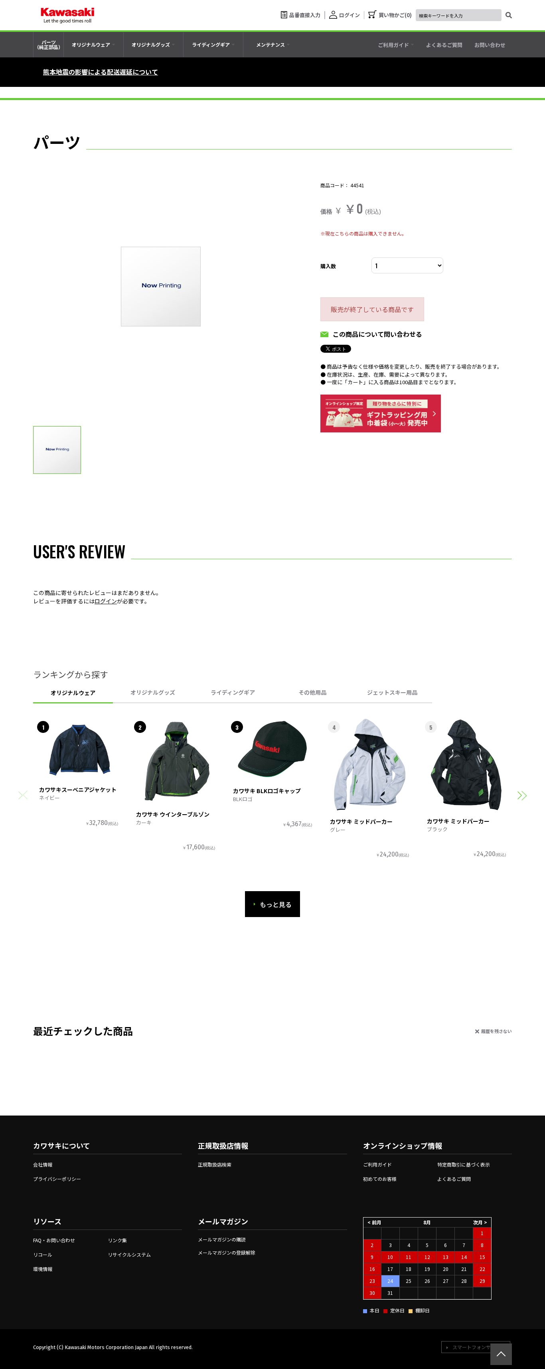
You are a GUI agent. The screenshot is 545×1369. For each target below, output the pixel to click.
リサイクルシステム (129, 1254)
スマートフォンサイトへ (478, 1346)
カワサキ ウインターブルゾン (172, 814)
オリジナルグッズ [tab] (152, 692)
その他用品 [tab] (312, 692)
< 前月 (374, 1222)
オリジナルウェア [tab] (73, 693)
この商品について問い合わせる (377, 334)
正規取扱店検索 (214, 1164)
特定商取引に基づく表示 (463, 1164)
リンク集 (117, 1240)
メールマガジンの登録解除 (226, 1252)
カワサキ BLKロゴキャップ (267, 791)
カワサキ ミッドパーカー (361, 821)
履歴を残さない (496, 1031)
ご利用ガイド (377, 1164)
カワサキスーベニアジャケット (78, 790)
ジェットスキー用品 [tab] (392, 692)
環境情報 (42, 1268)
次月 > (480, 1222)
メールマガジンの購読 (222, 1239)
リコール (42, 1254)
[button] (522, 795)
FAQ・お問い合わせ (54, 1240)
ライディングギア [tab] (233, 692)
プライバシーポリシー (57, 1178)
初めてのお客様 (380, 1178)
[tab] (93, 44)
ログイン (106, 601)
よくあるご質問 (454, 1178)
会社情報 (42, 1164)
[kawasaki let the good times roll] (67, 15)
